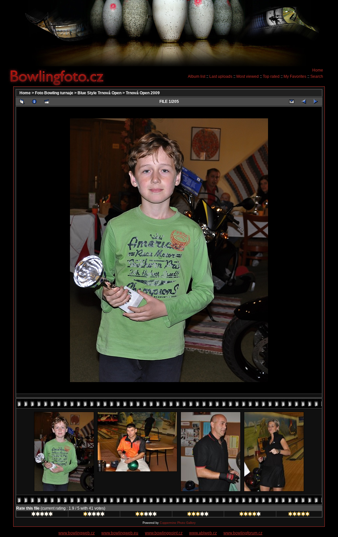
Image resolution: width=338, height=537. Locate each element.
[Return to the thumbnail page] (22, 101)
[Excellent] (250, 515)
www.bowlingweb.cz (76, 533)
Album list (196, 76)
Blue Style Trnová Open (99, 93)
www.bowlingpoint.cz (164, 533)
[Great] (299, 515)
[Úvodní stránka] (59, 76)
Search (316, 76)
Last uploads (220, 76)
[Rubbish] (42, 515)
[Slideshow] (46, 101)
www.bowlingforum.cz (242, 533)
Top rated (271, 76)
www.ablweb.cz (203, 533)
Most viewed (247, 76)
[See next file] (316, 101)
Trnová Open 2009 (143, 93)
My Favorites (295, 76)
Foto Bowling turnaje (54, 93)
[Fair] (146, 515)
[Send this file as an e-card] (291, 101)
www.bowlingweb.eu (119, 533)
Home (317, 70)
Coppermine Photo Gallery (178, 522)
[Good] (198, 515)
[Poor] (94, 515)
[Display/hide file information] (34, 101)
